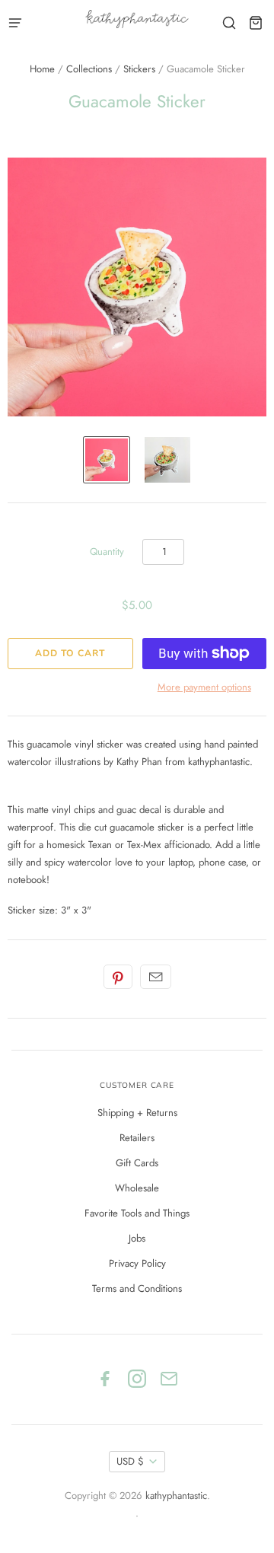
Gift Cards (137, 1163)
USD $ (130, 1461)
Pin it (118, 977)
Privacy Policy (137, 1263)
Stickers (139, 69)
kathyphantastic (176, 1495)
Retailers (137, 1137)
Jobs (137, 1238)
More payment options (204, 687)
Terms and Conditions (137, 1288)
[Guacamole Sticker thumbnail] (106, 460)
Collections (89, 69)
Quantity (107, 551)
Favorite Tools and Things (137, 1213)
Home (42, 69)
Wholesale (137, 1188)
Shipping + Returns (137, 1112)
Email (155, 977)
